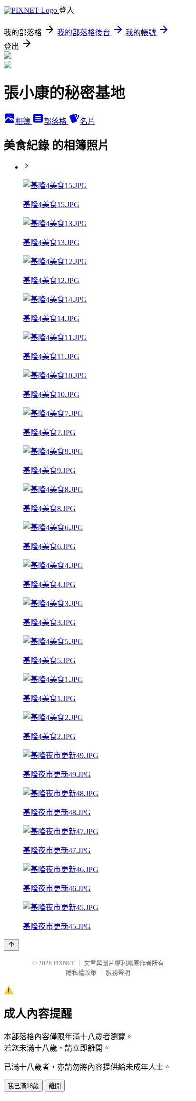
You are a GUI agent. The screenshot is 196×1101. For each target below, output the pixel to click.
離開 (55, 1086)
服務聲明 (118, 972)
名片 (87, 121)
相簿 (23, 121)
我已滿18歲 (23, 1086)
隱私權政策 (81, 972)
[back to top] (11, 945)
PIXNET (64, 963)
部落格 (56, 121)
